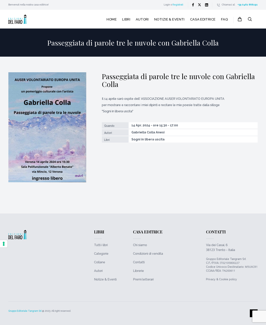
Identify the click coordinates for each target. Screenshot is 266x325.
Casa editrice (203, 19)
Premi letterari (143, 279)
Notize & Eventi (105, 279)
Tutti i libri (101, 245)
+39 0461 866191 (248, 4)
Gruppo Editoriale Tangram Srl (226, 259)
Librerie (138, 271)
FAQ (224, 19)
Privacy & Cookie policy (221, 279)
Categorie (101, 253)
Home (112, 19)
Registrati (178, 4)
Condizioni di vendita (148, 253)
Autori (142, 19)
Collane (99, 262)
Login (167, 4)
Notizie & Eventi (169, 19)
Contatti (139, 262)
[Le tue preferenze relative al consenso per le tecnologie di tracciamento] (3, 243)
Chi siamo (140, 245)
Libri (126, 19)
